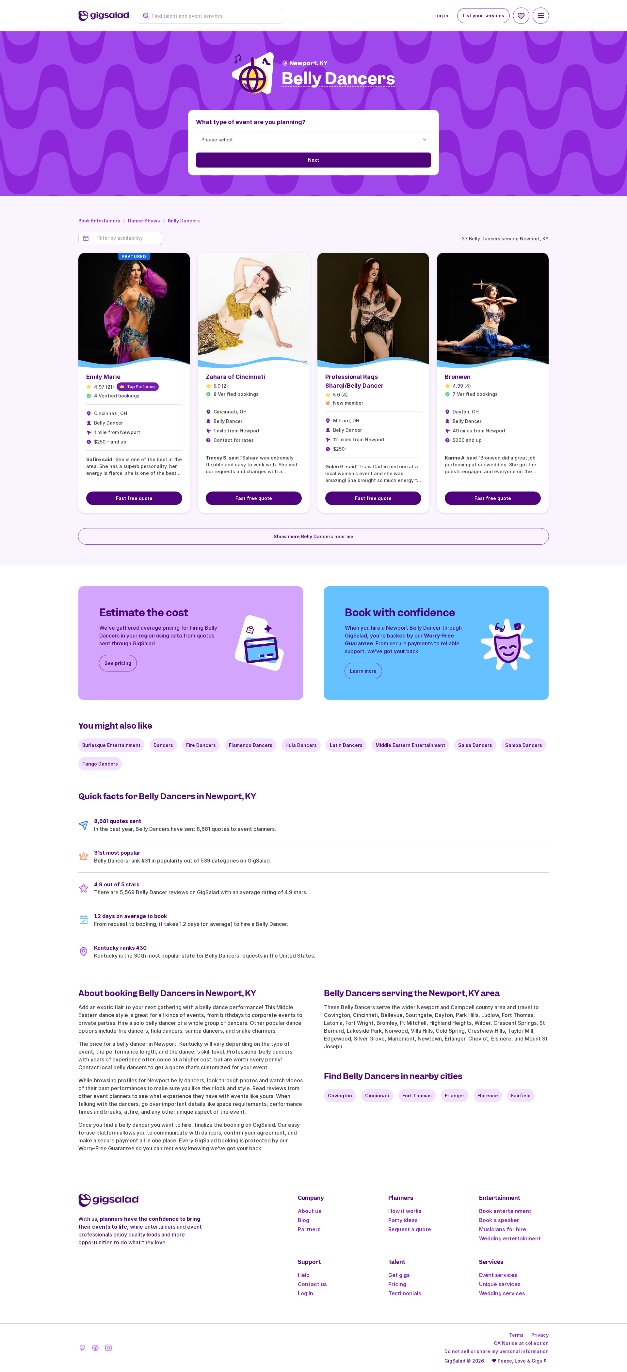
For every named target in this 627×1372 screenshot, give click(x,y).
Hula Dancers (301, 745)
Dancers (163, 745)
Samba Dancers (523, 745)
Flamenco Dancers (250, 745)
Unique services (500, 1284)
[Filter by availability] (127, 238)
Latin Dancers (346, 745)
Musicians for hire (502, 1229)
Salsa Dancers (475, 745)
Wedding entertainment (510, 1238)
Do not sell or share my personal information (496, 1351)
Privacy (540, 1335)
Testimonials (404, 1293)
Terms (516, 1335)
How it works (405, 1211)
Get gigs (399, 1275)
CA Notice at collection (521, 1343)
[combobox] (213, 16)
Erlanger (454, 1095)
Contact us (312, 1284)
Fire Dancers (201, 745)
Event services (498, 1275)
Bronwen (458, 376)
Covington (340, 1095)
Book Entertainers (99, 220)
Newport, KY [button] (308, 63)
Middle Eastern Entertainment (410, 745)
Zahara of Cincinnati (235, 376)
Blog (303, 1220)
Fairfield (521, 1095)
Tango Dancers (100, 764)
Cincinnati (377, 1095)
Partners (309, 1229)
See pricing (117, 663)
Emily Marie (103, 376)
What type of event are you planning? (251, 122)
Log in (441, 15)
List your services (483, 15)
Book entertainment (505, 1211)
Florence (487, 1095)
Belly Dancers (184, 220)
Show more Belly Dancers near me (313, 536)
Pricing (397, 1284)
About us (309, 1211)
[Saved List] (521, 16)
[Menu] (541, 16)
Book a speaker (499, 1220)
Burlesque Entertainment (111, 745)
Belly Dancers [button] (338, 79)
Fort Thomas (417, 1095)
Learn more (363, 671)
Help (304, 1275)
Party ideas (403, 1220)
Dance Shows (144, 220)
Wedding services (502, 1293)
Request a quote (409, 1229)
